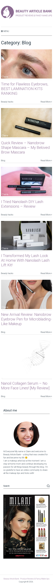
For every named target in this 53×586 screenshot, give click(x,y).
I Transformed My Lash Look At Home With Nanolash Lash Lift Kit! (25, 260)
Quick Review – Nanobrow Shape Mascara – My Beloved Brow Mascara (25, 147)
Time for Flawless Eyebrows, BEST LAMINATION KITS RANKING (24, 89)
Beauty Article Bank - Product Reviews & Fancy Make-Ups (26, 579)
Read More (46, 102)
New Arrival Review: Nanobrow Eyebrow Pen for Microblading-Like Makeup (26, 319)
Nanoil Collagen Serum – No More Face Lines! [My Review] (25, 385)
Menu (6, 31)
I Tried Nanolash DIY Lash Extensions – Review (22, 204)
